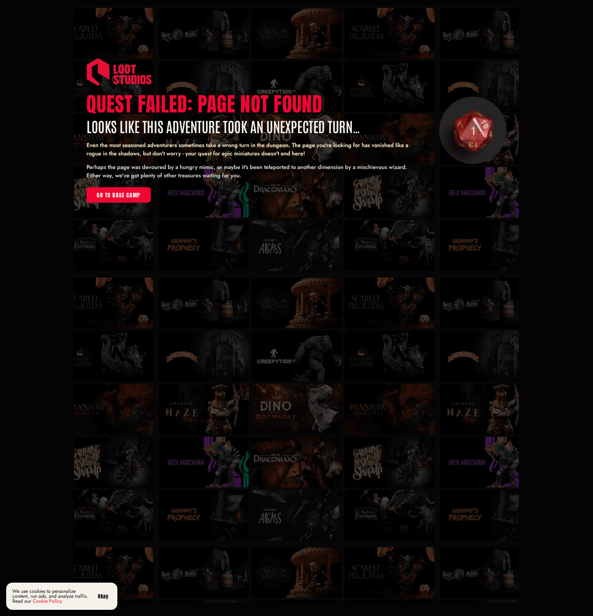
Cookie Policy (47, 601)
